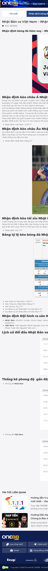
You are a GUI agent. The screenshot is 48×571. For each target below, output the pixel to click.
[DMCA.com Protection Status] (5, 567)
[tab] (13, 14)
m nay (37, 30)
